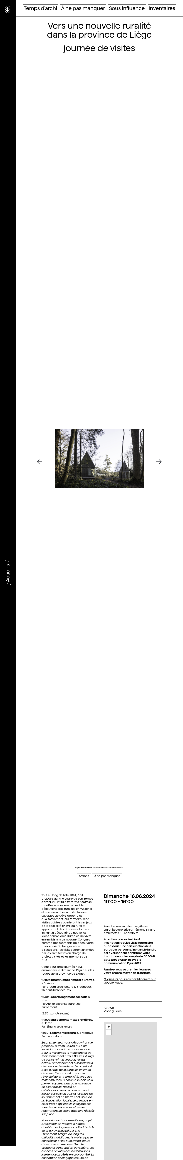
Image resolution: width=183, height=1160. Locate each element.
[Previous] (41, 462)
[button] (108, 1027)
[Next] (158, 462)
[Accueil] (8, 9)
